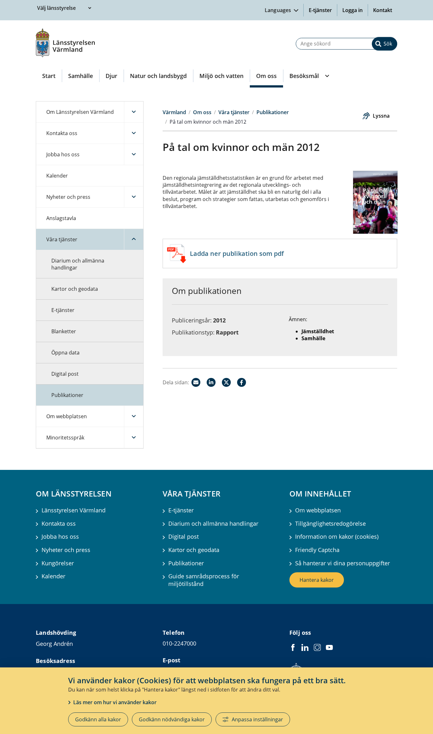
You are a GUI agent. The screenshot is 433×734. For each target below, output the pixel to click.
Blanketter (63, 331)
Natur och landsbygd (158, 76)
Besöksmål (304, 76)
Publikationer (67, 395)
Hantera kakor (317, 579)
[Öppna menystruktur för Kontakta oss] (133, 133)
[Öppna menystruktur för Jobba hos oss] (133, 154)
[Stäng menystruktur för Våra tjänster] (133, 239)
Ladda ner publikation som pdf (237, 253)
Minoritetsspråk (65, 437)
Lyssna (381, 115)
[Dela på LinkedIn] (211, 382)
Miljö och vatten (221, 76)
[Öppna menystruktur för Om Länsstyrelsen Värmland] (133, 111)
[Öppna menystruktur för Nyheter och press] (133, 196)
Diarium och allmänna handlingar (77, 264)
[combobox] (346, 43)
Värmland (174, 112)
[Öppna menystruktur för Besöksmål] (326, 75)
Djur (111, 76)
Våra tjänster (61, 239)
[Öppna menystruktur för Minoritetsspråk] (133, 437)
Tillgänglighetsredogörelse (330, 523)
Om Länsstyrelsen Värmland (80, 111)
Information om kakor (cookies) (336, 536)
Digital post (65, 373)
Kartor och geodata (74, 288)
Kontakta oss (61, 133)
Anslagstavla (61, 218)
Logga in (355, 10)
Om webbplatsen (66, 416)
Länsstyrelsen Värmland (74, 510)
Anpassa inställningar (257, 719)
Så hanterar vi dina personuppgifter (342, 563)
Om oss (266, 76)
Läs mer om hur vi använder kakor (115, 702)
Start (48, 76)
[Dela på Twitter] (226, 382)
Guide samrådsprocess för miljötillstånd (203, 580)
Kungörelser (58, 563)
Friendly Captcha (317, 550)
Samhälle (80, 76)
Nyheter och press (68, 196)
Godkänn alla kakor (98, 719)
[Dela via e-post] (195, 382)
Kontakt (382, 10)
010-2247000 (179, 643)
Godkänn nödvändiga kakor (172, 719)
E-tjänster (320, 10)
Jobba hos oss (63, 154)
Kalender (57, 175)
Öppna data (65, 352)
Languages (279, 10)
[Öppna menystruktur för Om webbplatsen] (133, 416)
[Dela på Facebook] (241, 382)
